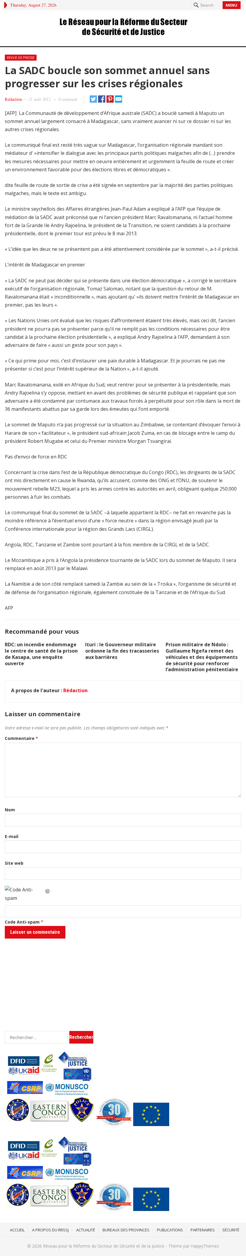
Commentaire (21, 738)
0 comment (67, 99)
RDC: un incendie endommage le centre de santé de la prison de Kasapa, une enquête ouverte (41, 653)
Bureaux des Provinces (126, 1230)
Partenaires (202, 1230)
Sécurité (230, 1230)
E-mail (11, 836)
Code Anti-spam (22, 922)
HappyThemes (205, 1246)
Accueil (17, 1230)
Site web (14, 863)
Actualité (85, 1230)
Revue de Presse (20, 57)
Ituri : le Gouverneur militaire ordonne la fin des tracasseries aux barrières (122, 650)
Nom (10, 810)
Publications (170, 1230)
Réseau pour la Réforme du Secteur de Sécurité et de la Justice (103, 1246)
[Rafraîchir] (47, 889)
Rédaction (13, 99)
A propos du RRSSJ (50, 1230)
